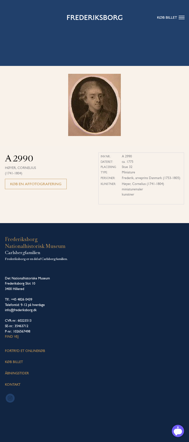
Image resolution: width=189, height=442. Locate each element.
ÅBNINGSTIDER (17, 373)
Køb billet (167, 17)
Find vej (12, 336)
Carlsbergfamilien (22, 253)
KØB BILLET (14, 362)
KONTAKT (12, 384)
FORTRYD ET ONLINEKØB (25, 351)
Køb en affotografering (36, 184)
